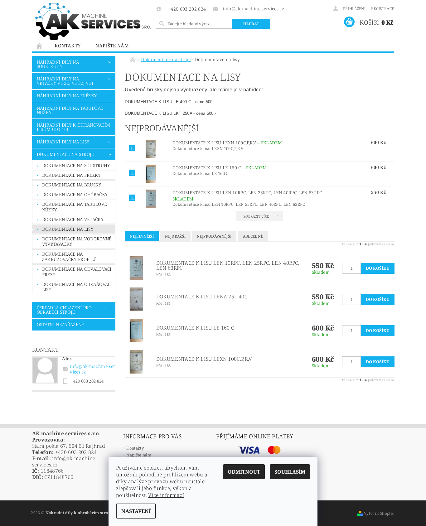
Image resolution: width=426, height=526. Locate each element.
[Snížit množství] (345, 265)
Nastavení (136, 511)
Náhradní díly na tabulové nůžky (70, 110)
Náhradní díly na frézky (67, 96)
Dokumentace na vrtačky (73, 219)
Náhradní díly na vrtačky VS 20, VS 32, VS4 (65, 81)
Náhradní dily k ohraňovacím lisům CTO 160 (73, 127)
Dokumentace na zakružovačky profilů (69, 257)
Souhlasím (289, 471)
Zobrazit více (256, 216)
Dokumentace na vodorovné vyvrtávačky (77, 241)
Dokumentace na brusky (71, 185)
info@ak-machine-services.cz (92, 369)
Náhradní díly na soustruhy (58, 64)
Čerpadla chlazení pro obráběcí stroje (64, 310)
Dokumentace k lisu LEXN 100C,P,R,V (227, 143)
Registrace (382, 8)
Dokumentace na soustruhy (76, 165)
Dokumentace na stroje (65, 154)
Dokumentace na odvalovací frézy (77, 271)
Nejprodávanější (214, 236)
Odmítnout (244, 471)
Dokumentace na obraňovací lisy (77, 287)
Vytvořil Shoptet (379, 513)
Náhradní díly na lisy (63, 142)
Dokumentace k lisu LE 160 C (219, 168)
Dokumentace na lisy (67, 229)
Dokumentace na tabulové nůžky (74, 207)
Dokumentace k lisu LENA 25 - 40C (201, 296)
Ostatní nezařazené (60, 324)
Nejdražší (175, 236)
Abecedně (253, 236)
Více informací (166, 495)
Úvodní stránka (39, 45)
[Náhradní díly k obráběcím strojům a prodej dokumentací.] (93, 21)
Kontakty (68, 45)
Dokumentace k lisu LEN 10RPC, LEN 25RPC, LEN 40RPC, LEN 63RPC (227, 265)
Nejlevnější (142, 236)
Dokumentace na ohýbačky (75, 194)
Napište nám (112, 45)
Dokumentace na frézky (71, 175)
